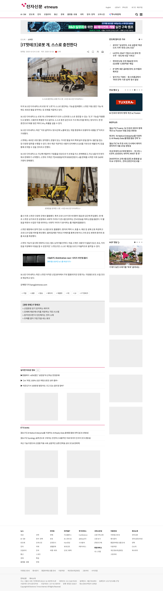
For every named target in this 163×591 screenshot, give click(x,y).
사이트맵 (94, 571)
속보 (22, 535)
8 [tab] (141, 90)
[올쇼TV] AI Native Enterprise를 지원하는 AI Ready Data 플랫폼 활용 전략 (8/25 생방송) (55, 433)
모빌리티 (47, 14)
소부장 (30, 39)
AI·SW (23, 14)
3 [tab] (130, 90)
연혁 (133, 543)
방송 (41, 293)
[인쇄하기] (102, 51)
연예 (51, 535)
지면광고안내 (115, 535)
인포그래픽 (68, 550)
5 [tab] (134, 90)
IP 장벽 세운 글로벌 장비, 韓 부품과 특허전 (127, 70)
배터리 (50, 293)
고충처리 (114, 554)
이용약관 (114, 547)
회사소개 (32, 578)
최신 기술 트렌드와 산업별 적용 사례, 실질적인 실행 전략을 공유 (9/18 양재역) (50, 443)
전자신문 (135, 535)
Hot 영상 (67, 543)
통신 (56, 14)
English (108, 7)
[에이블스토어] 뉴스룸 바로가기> (59, 261)
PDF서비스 (82, 547)
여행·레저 (53, 550)
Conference (83, 535)
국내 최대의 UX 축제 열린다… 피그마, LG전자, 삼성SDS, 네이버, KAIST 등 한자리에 (125, 153)
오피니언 (101, 14)
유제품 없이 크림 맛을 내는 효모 (37, 318)
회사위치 (135, 550)
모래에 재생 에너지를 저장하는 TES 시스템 (41, 312)
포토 (51, 539)
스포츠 (38, 554)
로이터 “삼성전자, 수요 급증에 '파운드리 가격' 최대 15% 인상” (127, 46)
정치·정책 (91, 14)
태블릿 (60, 293)
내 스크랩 (97, 551)
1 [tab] (139, 39)
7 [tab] (139, 90)
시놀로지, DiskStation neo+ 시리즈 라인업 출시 (67, 258)
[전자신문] (40, 6)
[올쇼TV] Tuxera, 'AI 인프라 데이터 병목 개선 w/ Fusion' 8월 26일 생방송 (125, 129)
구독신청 (125, 7)
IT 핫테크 (84, 293)
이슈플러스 (68, 535)
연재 (37, 562)
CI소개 (134, 547)
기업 (24, 293)
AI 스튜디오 (68, 539)
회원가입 (139, 7)
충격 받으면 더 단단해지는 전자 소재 (39, 315)
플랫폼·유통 (72, 14)
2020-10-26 (53, 52)
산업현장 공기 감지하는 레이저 (36, 308)
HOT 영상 (114, 242)
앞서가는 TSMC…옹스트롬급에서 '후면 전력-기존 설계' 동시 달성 (127, 78)
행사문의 (114, 539)
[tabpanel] (125, 62)
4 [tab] (132, 90)
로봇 (33, 293)
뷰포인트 (67, 547)
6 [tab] (137, 90)
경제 (62, 14)
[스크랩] (93, 52)
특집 (37, 558)
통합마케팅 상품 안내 (118, 543)
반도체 (31, 14)
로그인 (134, 7)
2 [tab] (141, 39)
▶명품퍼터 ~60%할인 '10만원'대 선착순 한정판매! (40, 375)
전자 (39, 14)
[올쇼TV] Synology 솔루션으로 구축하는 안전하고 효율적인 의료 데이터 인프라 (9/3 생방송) (56, 438)
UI (75, 293)
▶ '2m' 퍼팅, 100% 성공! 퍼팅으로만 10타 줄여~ (39, 380)
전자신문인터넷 (137, 539)
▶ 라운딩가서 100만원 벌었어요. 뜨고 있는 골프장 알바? (42, 386)
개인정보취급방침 (117, 550)
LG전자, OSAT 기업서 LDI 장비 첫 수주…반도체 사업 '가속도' (127, 54)
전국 (37, 550)
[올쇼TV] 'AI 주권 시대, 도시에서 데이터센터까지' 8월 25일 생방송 (125, 144)
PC (68, 293)
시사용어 (82, 543)
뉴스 (22, 531)
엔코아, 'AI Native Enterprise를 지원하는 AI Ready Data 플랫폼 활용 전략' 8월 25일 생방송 (125, 138)
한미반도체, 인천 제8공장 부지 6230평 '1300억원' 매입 (125, 62)
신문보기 (117, 7)
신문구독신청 (98, 535)
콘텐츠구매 (98, 543)
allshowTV (82, 539)
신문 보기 (97, 539)
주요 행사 (114, 90)
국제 (37, 547)
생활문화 (53, 547)
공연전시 (53, 543)
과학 (82, 14)
